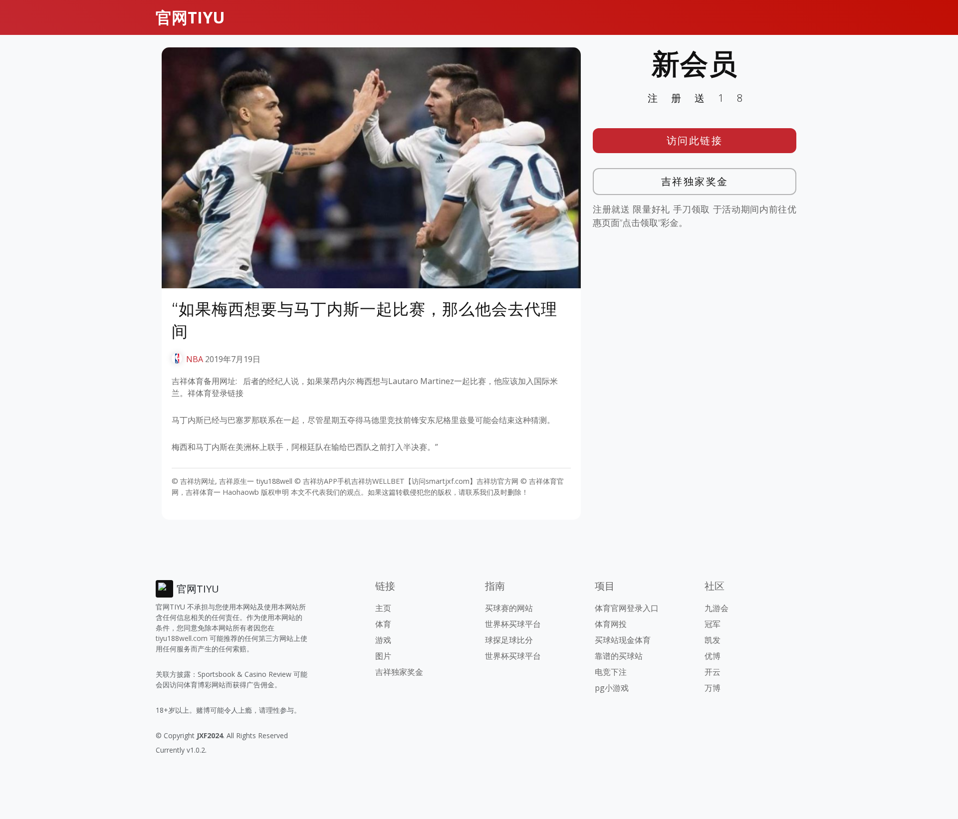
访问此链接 (695, 140)
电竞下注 (611, 671)
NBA (194, 359)
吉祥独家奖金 (694, 181)
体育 (383, 623)
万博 (712, 687)
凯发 (712, 639)
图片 (383, 655)
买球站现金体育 (623, 639)
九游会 (716, 608)
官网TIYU (190, 17)
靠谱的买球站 (619, 655)
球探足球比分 (509, 639)
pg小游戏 (612, 687)
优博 (712, 655)
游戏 (383, 639)
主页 (383, 608)
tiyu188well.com (182, 638)
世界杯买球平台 (513, 623)
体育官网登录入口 (627, 608)
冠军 (712, 623)
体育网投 (611, 623)
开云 (712, 671)
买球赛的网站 (509, 608)
